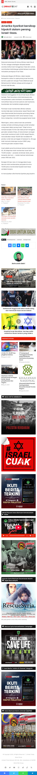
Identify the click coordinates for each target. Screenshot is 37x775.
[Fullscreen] (33, 536)
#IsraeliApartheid (11, 239)
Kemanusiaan (10, 18)
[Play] (4, 536)
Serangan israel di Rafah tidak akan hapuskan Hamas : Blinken (8, 197)
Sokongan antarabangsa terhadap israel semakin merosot (8, 218)
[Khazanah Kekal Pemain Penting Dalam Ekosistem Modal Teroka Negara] (27, 373)
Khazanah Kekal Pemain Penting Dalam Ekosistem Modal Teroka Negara (27, 386)
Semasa (9, 22)
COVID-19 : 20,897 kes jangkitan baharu (8, 354)
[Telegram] (27, 245)
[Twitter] (14, 245)
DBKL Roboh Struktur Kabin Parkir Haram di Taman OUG (20, 1)
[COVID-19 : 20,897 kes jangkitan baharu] (9, 346)
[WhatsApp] (23, 245)
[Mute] (30, 536)
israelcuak (19, 239)
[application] (18, 527)
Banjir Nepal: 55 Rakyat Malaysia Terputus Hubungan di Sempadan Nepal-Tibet (18, 282)
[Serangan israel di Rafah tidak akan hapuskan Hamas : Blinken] (8, 191)
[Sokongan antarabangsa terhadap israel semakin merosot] (8, 211)
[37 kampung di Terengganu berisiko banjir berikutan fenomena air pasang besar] (27, 346)
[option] (18, 278)
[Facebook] (10, 245)
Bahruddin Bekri (8, 37)
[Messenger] (18, 245)
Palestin (17, 18)
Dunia (8, 275)
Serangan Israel (26, 239)
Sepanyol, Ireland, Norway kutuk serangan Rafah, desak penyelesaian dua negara (9, 379)
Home (4, 18)
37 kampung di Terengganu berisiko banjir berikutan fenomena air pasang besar (26, 356)
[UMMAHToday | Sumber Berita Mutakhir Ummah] (10, 6)
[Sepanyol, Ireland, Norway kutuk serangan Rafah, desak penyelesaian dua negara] (9, 369)
